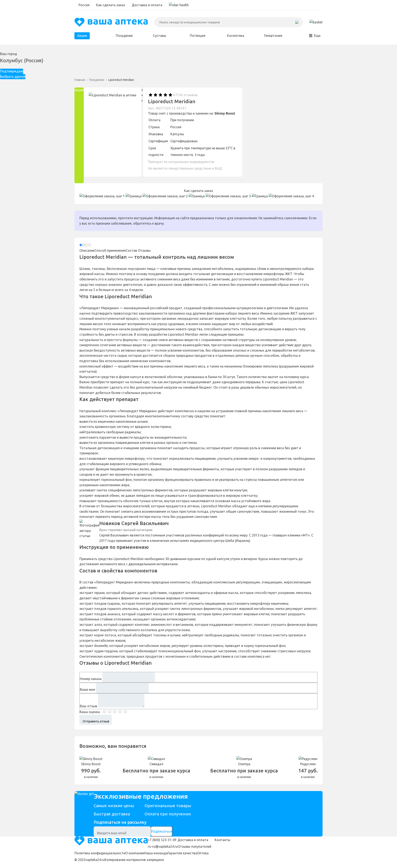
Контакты (222, 840)
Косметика (235, 35)
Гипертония (273, 35)
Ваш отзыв (88, 706)
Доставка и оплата (147, 5)
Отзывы (144, 250)
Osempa (244, 764)
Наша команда (156, 853)
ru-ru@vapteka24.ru (163, 846)
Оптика (203, 853)
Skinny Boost (224, 113)
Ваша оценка (89, 712)
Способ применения (110, 250)
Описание (86, 250)
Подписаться (161, 831)
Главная (79, 79)
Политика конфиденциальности (99, 853)
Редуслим (308, 764)
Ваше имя (87, 689)
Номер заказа (91, 679)
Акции (82, 35)
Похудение (124, 35)
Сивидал (156, 764)
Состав (131, 250)
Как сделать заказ (110, 5)
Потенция (197, 35)
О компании (134, 853)
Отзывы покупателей (194, 846)
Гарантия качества (182, 853)
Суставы (159, 35)
